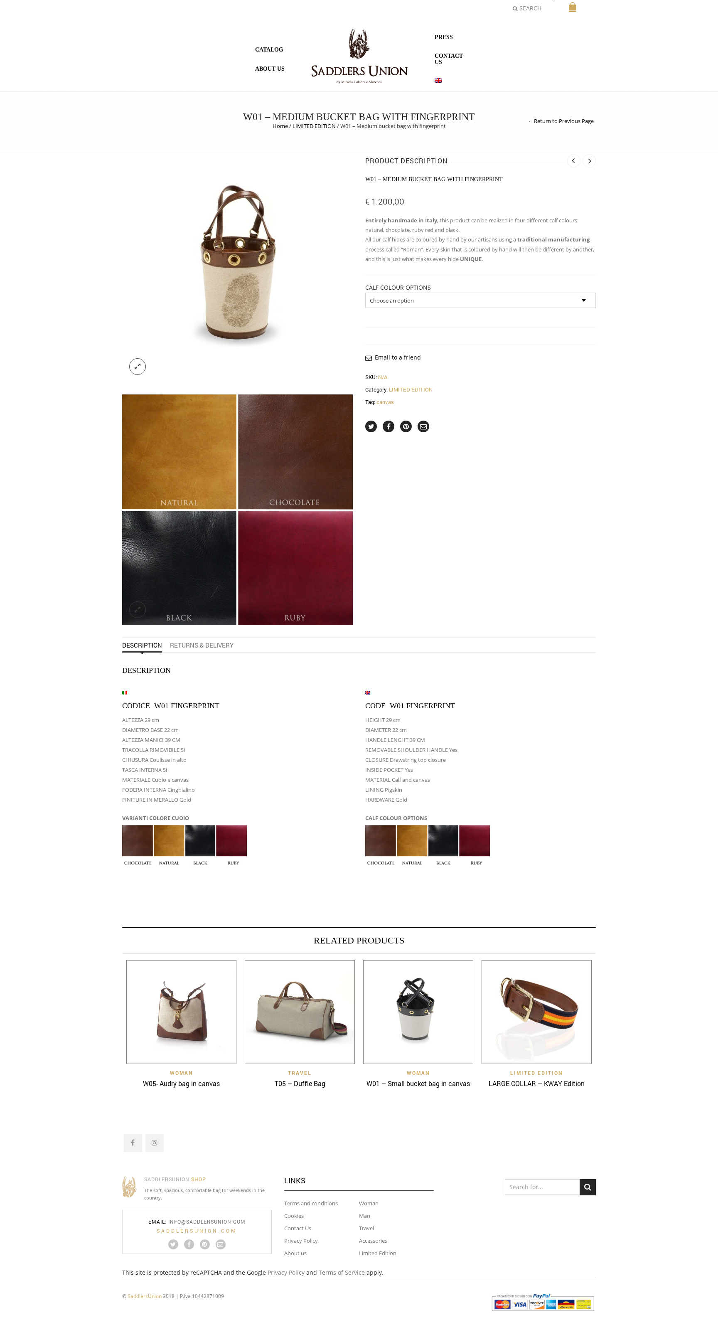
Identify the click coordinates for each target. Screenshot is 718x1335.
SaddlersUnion (145, 1296)
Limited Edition (377, 1253)
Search (588, 1187)
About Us (270, 69)
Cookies (294, 1215)
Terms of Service (342, 1272)
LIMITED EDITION (314, 126)
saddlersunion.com (197, 1230)
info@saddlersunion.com (207, 1221)
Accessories (373, 1240)
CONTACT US (449, 59)
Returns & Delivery (202, 645)
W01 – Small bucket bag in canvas (418, 1083)
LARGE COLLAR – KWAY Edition (537, 1083)
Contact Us (297, 1228)
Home (280, 126)
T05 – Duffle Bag (300, 1083)
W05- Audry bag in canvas (181, 1083)
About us (295, 1253)
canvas (385, 402)
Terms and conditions (311, 1203)
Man (364, 1215)
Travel (366, 1228)
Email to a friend (398, 357)
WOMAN (181, 1072)
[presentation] (110, 1016)
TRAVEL (300, 1072)
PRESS (444, 37)
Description (142, 645)
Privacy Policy (301, 1240)
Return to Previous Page (564, 121)
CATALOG (269, 50)
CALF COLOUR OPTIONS (398, 288)
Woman (369, 1203)
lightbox (137, 366)
